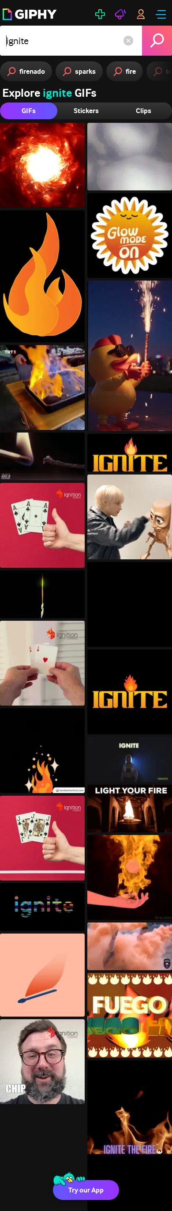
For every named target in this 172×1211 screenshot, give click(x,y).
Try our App (86, 1190)
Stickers (86, 110)
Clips (143, 110)
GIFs (29, 110)
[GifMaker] (100, 14)
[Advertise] (120, 14)
